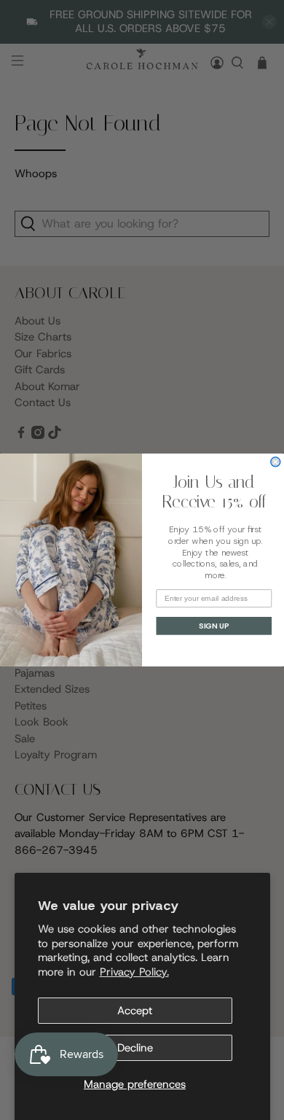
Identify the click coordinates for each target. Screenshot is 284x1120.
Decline (135, 1048)
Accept (134, 1010)
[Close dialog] (275, 462)
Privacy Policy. (134, 972)
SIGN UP (214, 626)
